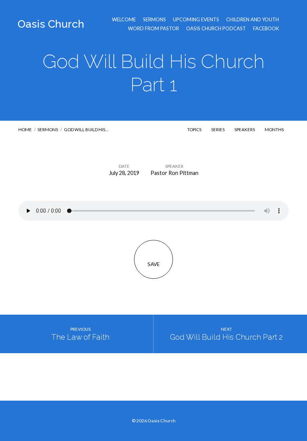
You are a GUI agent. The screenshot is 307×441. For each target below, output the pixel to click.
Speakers (245, 129)
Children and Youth (252, 19)
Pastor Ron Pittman (174, 173)
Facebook (266, 28)
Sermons (154, 19)
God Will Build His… (86, 129)
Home (25, 129)
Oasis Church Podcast (216, 28)
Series (218, 129)
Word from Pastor (153, 28)
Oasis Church (51, 24)
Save (153, 264)
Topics (194, 129)
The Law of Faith (80, 337)
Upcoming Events (196, 19)
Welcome (124, 19)
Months (275, 129)
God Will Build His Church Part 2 (226, 337)
